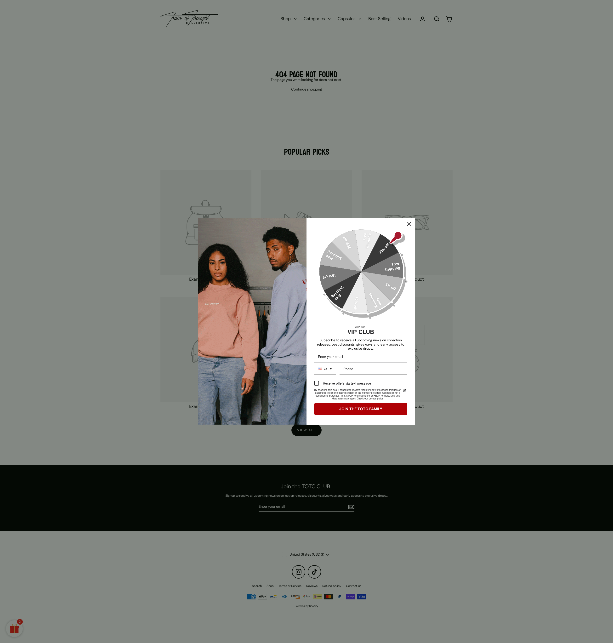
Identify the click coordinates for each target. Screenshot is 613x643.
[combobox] (325, 369)
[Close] (409, 224)
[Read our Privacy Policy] (404, 390)
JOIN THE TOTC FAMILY (360, 408)
